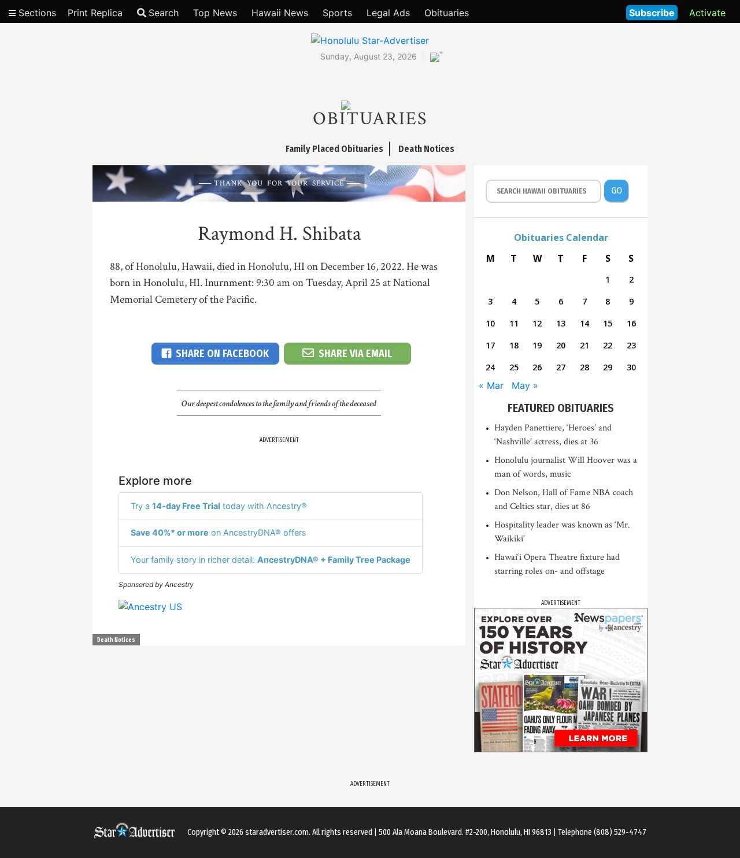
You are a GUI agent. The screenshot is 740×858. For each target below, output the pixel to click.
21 (584, 345)
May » (525, 385)
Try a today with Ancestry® (219, 506)
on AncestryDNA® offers (218, 532)
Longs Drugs (583, 11)
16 (631, 323)
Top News (215, 12)
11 (514, 323)
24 (490, 367)
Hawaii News (279, 12)
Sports (337, 12)
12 (537, 323)
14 (584, 323)
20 (560, 345)
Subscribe (652, 12)
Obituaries (446, 12)
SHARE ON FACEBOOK (222, 353)
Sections (36, 12)
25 (514, 367)
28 (584, 367)
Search (164, 12)
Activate (707, 12)
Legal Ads (388, 12)
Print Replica (95, 12)
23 (631, 345)
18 (514, 345)
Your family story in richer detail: (270, 559)
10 (490, 323)
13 (560, 323)
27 (560, 367)
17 (490, 345)
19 (537, 345)
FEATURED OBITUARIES (561, 408)
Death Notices (116, 640)
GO (616, 190)
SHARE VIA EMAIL (355, 353)
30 (631, 367)
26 (537, 367)
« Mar (491, 385)
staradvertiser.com (277, 832)
